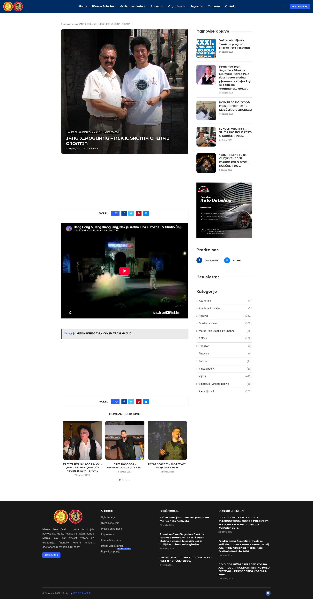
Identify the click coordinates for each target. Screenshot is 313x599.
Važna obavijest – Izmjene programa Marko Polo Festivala (234, 44)
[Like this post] (116, 213)
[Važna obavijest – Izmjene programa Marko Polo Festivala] (206, 48)
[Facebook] (268, 593)
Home (83, 6)
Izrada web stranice (112, 546)
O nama (107, 510)
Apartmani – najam (225, 308)
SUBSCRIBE (300, 6)
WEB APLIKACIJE (81, 593)
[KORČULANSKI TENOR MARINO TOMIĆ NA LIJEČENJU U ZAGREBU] (206, 110)
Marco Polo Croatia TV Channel (84, 132)
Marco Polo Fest (103, 6)
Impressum (107, 534)
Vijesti (225, 376)
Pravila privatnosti (111, 529)
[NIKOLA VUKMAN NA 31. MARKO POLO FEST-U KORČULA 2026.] (206, 137)
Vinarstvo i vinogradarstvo (225, 383)
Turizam (214, 6)
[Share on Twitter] (131, 213)
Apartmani (225, 300)
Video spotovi (112, 132)
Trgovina (197, 6)
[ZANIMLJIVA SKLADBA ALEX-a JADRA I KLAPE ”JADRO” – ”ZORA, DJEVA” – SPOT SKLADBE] (82, 440)
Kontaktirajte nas (111, 540)
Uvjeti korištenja (110, 523)
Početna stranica (69, 24)
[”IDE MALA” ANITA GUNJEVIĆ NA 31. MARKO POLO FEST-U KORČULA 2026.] (206, 163)
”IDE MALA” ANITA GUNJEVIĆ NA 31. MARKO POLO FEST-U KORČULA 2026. (234, 160)
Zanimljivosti (225, 391)
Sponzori (156, 6)
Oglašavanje (108, 517)
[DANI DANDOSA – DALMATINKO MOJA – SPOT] (124, 440)
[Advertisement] (124, 181)
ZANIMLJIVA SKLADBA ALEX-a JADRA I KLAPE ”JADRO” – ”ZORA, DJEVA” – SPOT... (82, 467)
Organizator (177, 6)
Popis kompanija (110, 551)
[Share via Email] (146, 213)
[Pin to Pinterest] (139, 213)
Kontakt (230, 6)
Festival (225, 315)
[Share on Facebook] (124, 213)
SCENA (225, 338)
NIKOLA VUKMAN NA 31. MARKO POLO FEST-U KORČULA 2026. (235, 132)
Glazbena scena (225, 323)
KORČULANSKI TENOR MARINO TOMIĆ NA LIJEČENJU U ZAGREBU (235, 106)
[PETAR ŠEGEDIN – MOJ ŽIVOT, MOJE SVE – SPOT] (167, 440)
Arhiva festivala (131, 6)
